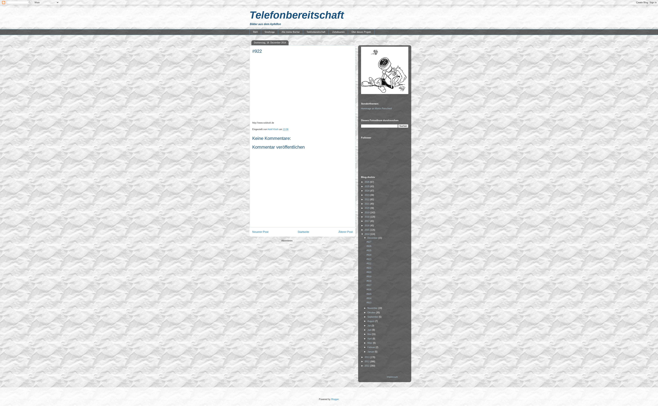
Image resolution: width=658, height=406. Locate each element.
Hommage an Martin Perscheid (376, 108)
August (371, 321)
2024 (367, 190)
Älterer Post (345, 231)
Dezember (372, 238)
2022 (367, 199)
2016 (367, 225)
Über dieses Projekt (361, 32)
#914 (369, 298)
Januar (371, 351)
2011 (367, 365)
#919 (369, 276)
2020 (367, 208)
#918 (369, 281)
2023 (367, 195)
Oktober (371, 312)
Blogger (335, 399)
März (370, 343)
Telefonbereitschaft (296, 15)
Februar (371, 347)
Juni (369, 330)
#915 (369, 294)
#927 (369, 242)
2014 (367, 234)
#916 (369, 289)
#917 (369, 285)
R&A (255, 32)
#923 (369, 259)
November (372, 308)
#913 (369, 302)
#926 (369, 246)
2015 (367, 230)
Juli (369, 325)
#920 (369, 272)
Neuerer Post (260, 231)
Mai (369, 334)
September (373, 317)
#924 (369, 255)
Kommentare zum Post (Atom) (308, 240)
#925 (369, 250)
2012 (367, 361)
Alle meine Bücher (291, 32)
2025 (367, 186)
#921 (369, 268)
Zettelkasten (338, 32)
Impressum (392, 377)
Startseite (303, 231)
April (370, 338)
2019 (367, 212)
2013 (367, 357)
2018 (367, 217)
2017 (367, 221)
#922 (369, 263)
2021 (367, 203)
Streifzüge (270, 32)
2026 (367, 182)
